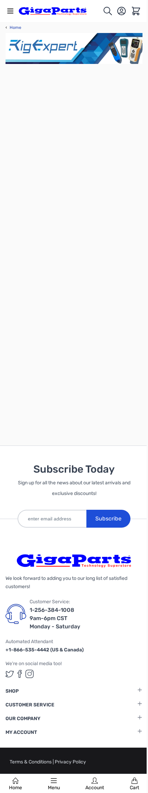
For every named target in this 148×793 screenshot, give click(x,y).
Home (15, 788)
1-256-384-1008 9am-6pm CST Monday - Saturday (55, 618)
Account (94, 788)
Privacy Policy (70, 762)
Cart (134, 788)
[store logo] (56, 11)
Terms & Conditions (31, 762)
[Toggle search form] (108, 11)
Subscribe (108, 518)
